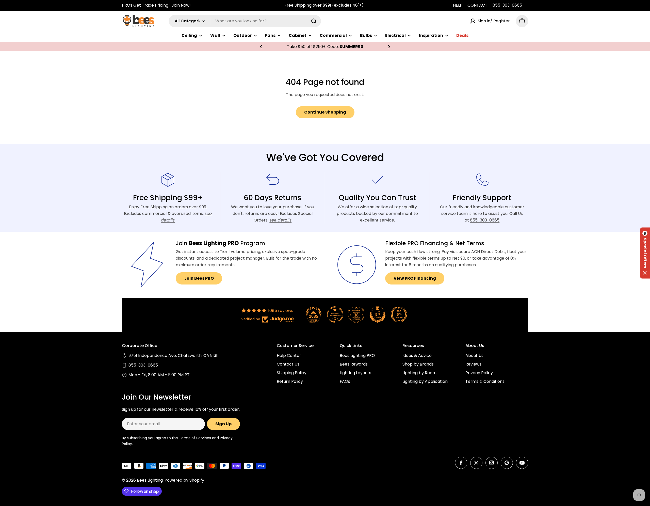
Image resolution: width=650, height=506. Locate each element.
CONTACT (477, 5)
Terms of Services (195, 437)
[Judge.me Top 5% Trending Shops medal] (399, 314)
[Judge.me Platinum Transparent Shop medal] (335, 314)
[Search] (314, 21)
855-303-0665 (507, 5)
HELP (457, 5)
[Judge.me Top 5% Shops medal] (377, 314)
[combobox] (245, 21)
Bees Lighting (150, 480)
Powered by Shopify (184, 480)
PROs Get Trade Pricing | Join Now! (156, 5)
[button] (261, 47)
